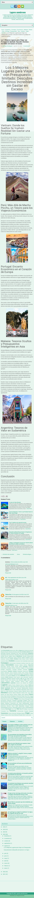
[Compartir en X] (5, 496)
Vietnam (3, 33)
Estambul (19, 671)
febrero (6, 865)
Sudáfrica (20, 707)
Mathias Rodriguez (7, 46)
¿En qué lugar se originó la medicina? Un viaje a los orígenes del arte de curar (20, 812)
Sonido (31, 706)
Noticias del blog (5, 694)
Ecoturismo (4, 668)
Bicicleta (24, 656)
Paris (26, 696)
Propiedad (14, 700)
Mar (12, 686)
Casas (31, 657)
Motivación (11, 691)
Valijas (10, 713)
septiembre (7, 843)
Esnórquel (25, 669)
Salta (20, 704)
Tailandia (3, 709)
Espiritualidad (4, 671)
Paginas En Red (20, 895)
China (23, 659)
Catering (7, 659)
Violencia (7, 715)
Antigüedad (13, 653)
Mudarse (16, 691)
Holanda (3, 677)
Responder (8, 573)
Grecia (13, 675)
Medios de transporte (16, 688)
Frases (6, 674)
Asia (7, 654)
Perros (24, 697)
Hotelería (11, 677)
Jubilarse (8, 681)
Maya (26, 686)
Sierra (13, 706)
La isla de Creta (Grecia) (15, 502)
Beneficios (19, 656)
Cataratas (3, 659)
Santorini (26, 704)
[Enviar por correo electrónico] (2, 496)
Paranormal (18, 696)
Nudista (11, 694)
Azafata (2, 656)
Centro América (14, 659)
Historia (22, 675)
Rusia (17, 704)
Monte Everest (30, 689)
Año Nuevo (18, 653)
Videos (31, 713)
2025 (4, 829)
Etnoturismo (25, 671)
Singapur (27, 706)
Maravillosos (16, 686)
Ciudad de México (5, 661)
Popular (4, 721)
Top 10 (21, 709)
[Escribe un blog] (3, 496)
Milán (14, 689)
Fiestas (19, 672)
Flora (23, 672)
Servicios (9, 706)
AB (6, 577)
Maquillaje (8, 686)
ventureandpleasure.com (11, 564)
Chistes (27, 659)
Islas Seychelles (19, 680)
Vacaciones (4, 713)
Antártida (8, 653)
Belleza (14, 656)
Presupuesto (13, 31)
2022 (4, 871)
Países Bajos (4, 696)
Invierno (18, 678)
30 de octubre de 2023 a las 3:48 (19, 562)
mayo (5, 858)
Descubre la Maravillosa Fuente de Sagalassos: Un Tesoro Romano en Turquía (20, 532)
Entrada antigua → (28, 554)
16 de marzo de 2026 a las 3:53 (20, 603)
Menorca (3, 689)
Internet (13, 678)
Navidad (10, 692)
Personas (28, 697)
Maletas (26, 685)
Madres (18, 685)
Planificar (12, 699)
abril (5, 860)
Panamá (9, 696)
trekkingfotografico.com (11, 579)
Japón (28, 680)
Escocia (20, 669)
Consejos (13, 29)
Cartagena (27, 657)
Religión (2, 703)
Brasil (2, 657)
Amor (32, 652)
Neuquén (18, 692)
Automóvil (27, 654)
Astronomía (11, 654)
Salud (22, 704)
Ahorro (23, 650)
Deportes (30, 665)
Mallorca (31, 685)
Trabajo (25, 709)
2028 (2, 650)
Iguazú (18, 677)
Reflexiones (19, 701)
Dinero (12, 666)
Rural (14, 704)
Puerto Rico (30, 700)
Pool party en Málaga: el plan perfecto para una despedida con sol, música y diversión (20, 725)
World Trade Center (27, 715)
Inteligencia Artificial (6, 678)
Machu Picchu (12, 685)
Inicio (2, 29)
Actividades (6, 650)
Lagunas (31, 681)
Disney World (18, 666)
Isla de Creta (26, 678)
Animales (3, 653)
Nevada (23, 692)
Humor (15, 677)
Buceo (5, 657)
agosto (6, 845)
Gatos (22, 674)
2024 (4, 832)
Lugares (4, 685)
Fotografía (31, 672)
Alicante (31, 650)
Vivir (10, 715)
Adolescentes (13, 650)
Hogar (31, 675)
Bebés (10, 656)
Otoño (23, 694)
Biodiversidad (30, 656)
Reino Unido (30, 701)
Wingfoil (20, 715)
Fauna (11, 672)
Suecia (23, 707)
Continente (18, 663)
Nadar (31, 691)
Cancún (19, 657)
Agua (20, 650)
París (28, 696)
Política (19, 699)
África (17, 650)
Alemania (27, 650)
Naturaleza (4, 692)
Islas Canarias (12, 680)
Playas (16, 699)
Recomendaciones (4, 701)
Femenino (15, 672)
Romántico (3, 704)
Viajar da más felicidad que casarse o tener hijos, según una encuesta (19, 744)
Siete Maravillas (20, 706)
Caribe (23, 657)
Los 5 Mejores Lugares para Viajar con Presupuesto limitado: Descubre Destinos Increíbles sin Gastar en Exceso (15, 41)
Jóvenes (2, 681)
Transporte (3, 711)
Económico (20, 29)
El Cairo (27, 668)
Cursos (16, 665)
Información (25, 677)
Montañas (24, 689)
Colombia (25, 661)
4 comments (26, 46)
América (11, 652)
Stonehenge (15, 707)
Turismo (23, 31)
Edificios (14, 668)
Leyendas (13, 683)
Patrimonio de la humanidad (17, 697)
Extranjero (7, 672)
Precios (31, 699)
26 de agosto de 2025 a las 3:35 (20, 594)
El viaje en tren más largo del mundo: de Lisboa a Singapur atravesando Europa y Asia (20, 793)
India (22, 677)
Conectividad (30, 661)
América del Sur (26, 652)
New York (27, 692)
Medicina (31, 686)
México (7, 689)
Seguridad (30, 704)
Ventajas (19, 713)
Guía (16, 675)
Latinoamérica (5, 683)
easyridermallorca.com (11, 605)
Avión (31, 654)
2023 (4, 834)
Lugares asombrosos (18, 12)
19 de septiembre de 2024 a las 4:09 (16, 577)
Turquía (26, 711)
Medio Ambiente (5, 688)
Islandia (6, 680)
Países (30, 29)
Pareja (23, 696)
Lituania (18, 683)
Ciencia (31, 659)
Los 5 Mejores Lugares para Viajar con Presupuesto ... (18, 847)
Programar (9, 700)
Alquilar (3, 652)
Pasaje (8, 697)
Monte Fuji (3, 691)
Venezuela (14, 713)
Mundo (24, 691)
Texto (15, 709)
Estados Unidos (12, 671)
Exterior (2, 672)
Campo (15, 657)
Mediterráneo (25, 688)
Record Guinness (13, 701)
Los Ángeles (30, 683)
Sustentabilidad (29, 707)
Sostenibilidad (4, 707)
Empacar (31, 668)
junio (5, 856)
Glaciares (3, 675)
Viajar (27, 31)
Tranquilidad (30, 709)
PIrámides (3, 699)
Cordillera (23, 663)
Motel (7, 691)
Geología (31, 674)
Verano (23, 713)
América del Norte (17, 652)
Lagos (26, 681)
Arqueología (3, 654)
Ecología (25, 666)
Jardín (31, 680)
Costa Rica (28, 663)
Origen (19, 694)
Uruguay (31, 711)
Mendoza (31, 688)
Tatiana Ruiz (8, 594)
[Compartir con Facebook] (7, 496)
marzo (6, 863)
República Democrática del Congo (13, 703)
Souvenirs (10, 707)
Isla (21, 678)
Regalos (24, 701)
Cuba (32, 663)
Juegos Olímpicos (15, 681)
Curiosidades (10, 665)
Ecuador (9, 668)
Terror (12, 709)
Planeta (7, 699)
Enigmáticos (8, 669)
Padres (26, 694)
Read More (29, 508)
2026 (4, 827)
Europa (31, 671)
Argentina (7, 29)
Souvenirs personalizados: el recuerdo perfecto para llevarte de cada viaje (20, 774)
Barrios (6, 656)
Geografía (26, 674)
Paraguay (13, 696)
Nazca (14, 692)
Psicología (19, 700)
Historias (27, 675)
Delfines (25, 665)
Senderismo (3, 706)
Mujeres (20, 691)
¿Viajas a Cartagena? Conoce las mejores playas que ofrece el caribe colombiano (21, 543)
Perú (3, 31)
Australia (22, 654)
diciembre (7, 836)
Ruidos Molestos (9, 704)
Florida (26, 672)
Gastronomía (17, 674)
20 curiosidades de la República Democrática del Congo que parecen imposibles (20, 735)
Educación (18, 668)
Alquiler (6, 652)
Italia (25, 680)
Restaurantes (26, 703)
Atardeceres (17, 654)
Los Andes (23, 683)
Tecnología (8, 709)
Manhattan (3, 686)
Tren (8, 711)
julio (5, 853)
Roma (31, 703)
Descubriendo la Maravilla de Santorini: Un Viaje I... (17, 850)
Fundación (11, 674)
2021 (4, 874)
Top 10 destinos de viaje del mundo (17, 522)
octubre (6, 841)
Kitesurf (22, 681)
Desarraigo (3, 666)
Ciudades (12, 661)
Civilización (17, 661)
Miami (11, 689)
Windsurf (16, 715)
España (30, 669)
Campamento (10, 657)
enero (5, 868)
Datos (21, 665)
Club (21, 661)
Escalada (15, 669)
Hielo (19, 675)
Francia (3, 674)
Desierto (8, 666)
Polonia (23, 699)
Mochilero (18, 689)
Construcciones (12, 663)
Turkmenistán (20, 711)
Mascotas (22, 686)
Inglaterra (31, 677)
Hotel (6, 677)
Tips (19, 31)
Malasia (26, 29)
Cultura (3, 665)
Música (28, 691)
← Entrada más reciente (7, 554)
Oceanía (15, 694)
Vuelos (12, 715)
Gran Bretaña (8, 675)
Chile (20, 659)
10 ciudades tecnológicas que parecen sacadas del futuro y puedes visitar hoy (20, 784)
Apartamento (24, 653)
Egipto (22, 668)
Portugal (7, 31)
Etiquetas (12, 721)
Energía (3, 669)
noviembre (7, 838)
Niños (32, 692)
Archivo (20, 721)
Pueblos (25, 700)
